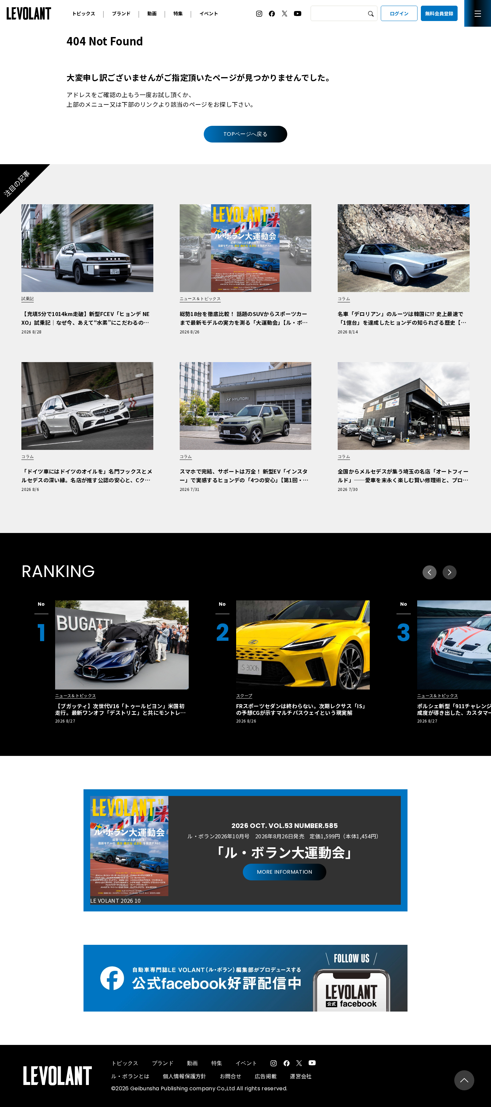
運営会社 (301, 1076)
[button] (450, 572)
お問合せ (230, 1076)
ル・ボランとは (130, 1076)
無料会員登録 (439, 13)
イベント (208, 13)
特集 (178, 13)
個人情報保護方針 (184, 1076)
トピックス (83, 13)
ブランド (121, 13)
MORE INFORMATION (284, 872)
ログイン (399, 13)
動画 (152, 13)
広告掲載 (266, 1076)
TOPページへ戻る (245, 134)
